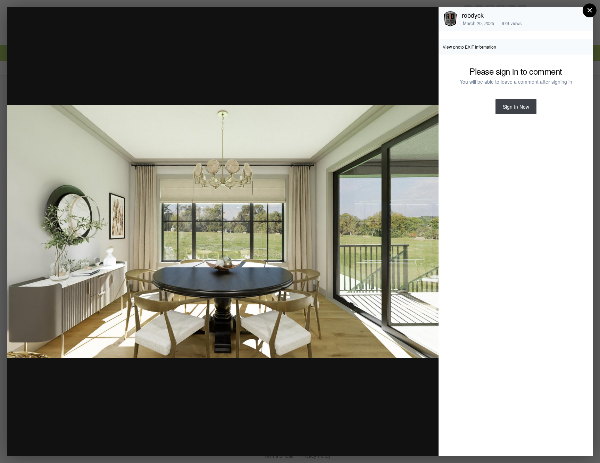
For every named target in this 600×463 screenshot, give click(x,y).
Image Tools (369, 443)
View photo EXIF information (469, 47)
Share (416, 443)
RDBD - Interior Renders (77, 25)
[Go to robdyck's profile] (450, 18)
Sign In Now (516, 106)
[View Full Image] (427, 19)
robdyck (473, 14)
